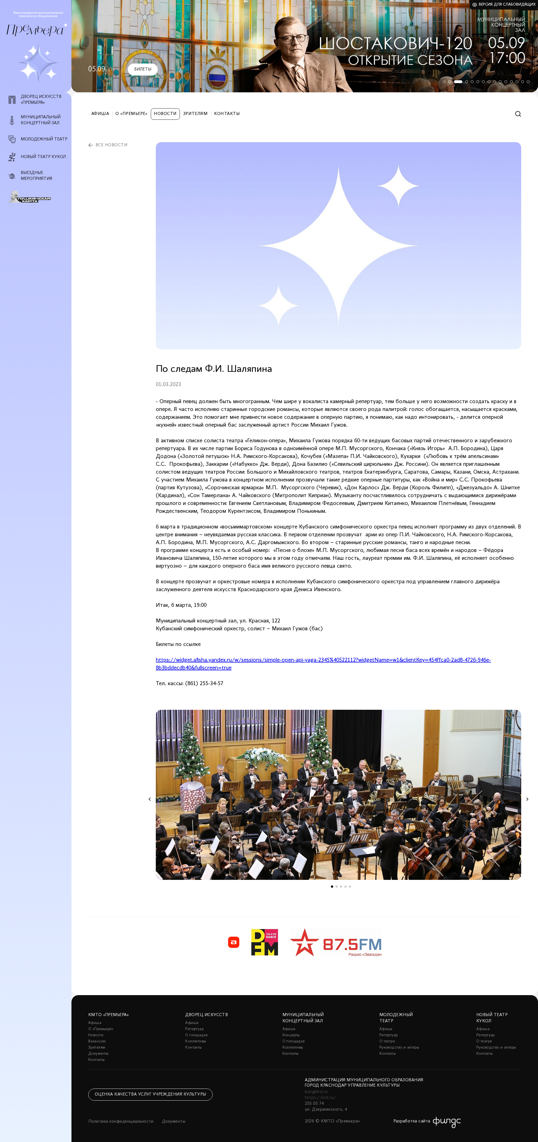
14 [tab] (522, 81)
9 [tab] (494, 81)
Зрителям (195, 114)
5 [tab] (472, 81)
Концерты (291, 1035)
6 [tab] (477, 81)
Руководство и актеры (399, 1047)
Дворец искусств (206, 1015)
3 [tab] (458, 81)
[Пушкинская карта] (38, 196)
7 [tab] (483, 81)
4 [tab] (466, 81)
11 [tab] (505, 81)
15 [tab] (528, 81)
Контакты (227, 114)
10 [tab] (500, 81)
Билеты (142, 69)
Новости (165, 114)
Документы (98, 1054)
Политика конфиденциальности (121, 1121)
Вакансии (97, 1041)
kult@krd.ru (316, 1092)
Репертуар (194, 1029)
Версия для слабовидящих (507, 5)
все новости (111, 145)
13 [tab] (517, 81)
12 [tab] (511, 81)
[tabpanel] (304, 46)
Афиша (100, 114)
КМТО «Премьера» (108, 1015)
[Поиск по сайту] (518, 114)
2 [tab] (449, 81)
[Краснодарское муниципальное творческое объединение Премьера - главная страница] (34, 30)
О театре (387, 1041)
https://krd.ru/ (320, 1098)
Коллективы (195, 1041)
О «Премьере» (131, 114)
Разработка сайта (411, 1121)
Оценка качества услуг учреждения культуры (150, 1094)
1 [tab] (444, 81)
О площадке (196, 1035)
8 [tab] (489, 81)
